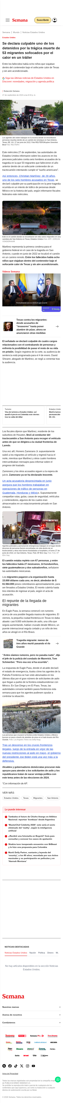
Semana (6, 32)
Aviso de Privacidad (13, 1074)
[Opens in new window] (10, 1066)
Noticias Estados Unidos (33, 32)
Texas (26, 798)
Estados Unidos (11, 798)
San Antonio (52, 798)
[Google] (4, 1066)
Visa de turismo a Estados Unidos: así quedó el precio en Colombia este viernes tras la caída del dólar (22, 414)
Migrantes (37, 798)
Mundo (16, 32)
